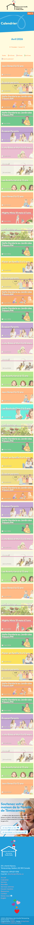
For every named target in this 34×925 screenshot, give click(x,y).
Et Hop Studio (25, 921)
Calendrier (5, 880)
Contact (4, 893)
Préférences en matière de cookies (11, 923)
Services (4, 882)
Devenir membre (7, 889)
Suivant (20, 47)
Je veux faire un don (9, 828)
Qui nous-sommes (7, 887)
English (3, 898)
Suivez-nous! (5, 896)
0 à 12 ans (11, 55)
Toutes (4, 55)
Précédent (14, 47)
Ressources (5, 891)
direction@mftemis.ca (16, 874)
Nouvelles (4, 884)
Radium (13, 921)
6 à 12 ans (28, 55)
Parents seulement (8, 59)
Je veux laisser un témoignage (13, 832)
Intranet (12, 920)
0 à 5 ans (19, 55)
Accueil (3, 877)
